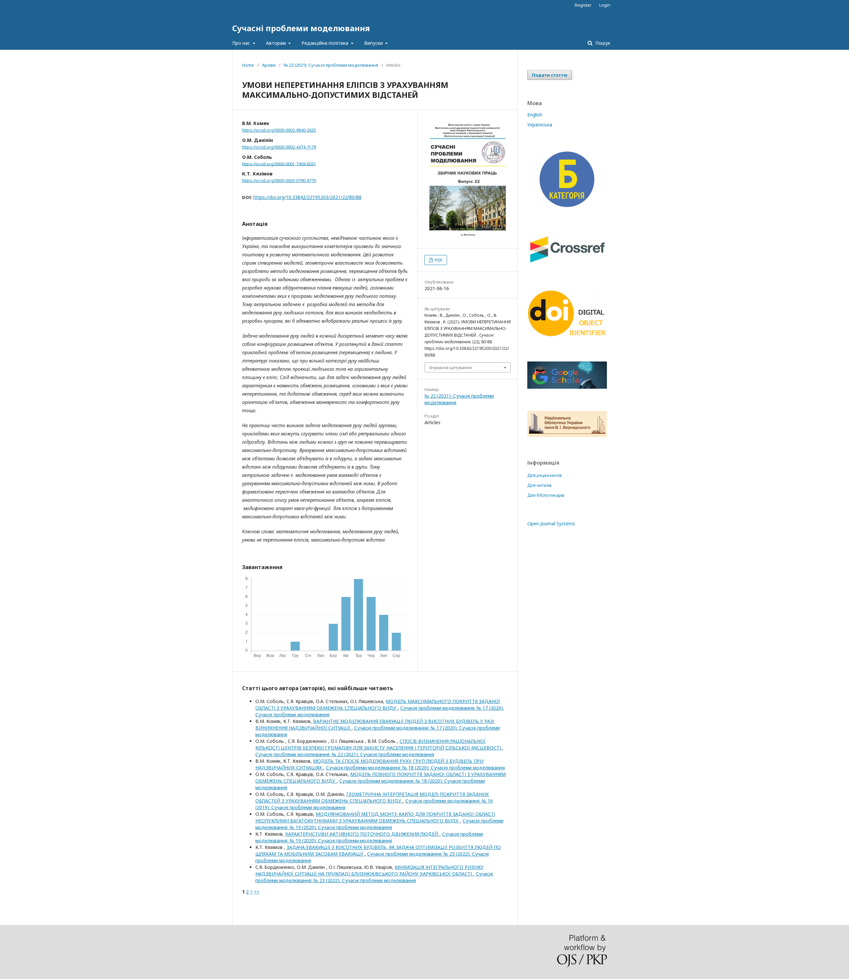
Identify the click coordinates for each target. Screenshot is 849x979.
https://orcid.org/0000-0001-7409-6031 (279, 163)
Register (583, 5)
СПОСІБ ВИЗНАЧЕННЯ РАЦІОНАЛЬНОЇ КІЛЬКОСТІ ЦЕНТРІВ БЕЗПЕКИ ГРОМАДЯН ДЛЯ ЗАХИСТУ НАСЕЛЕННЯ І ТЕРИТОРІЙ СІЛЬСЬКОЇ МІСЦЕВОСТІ (378, 744)
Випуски (374, 43)
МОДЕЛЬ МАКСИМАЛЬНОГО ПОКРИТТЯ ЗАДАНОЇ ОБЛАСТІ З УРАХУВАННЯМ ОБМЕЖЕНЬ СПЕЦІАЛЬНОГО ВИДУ (377, 704)
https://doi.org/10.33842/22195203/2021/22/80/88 (307, 197)
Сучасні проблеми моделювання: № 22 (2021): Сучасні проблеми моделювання (344, 754)
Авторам (276, 43)
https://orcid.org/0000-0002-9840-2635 (279, 130)
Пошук (602, 43)
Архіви (269, 65)
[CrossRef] (567, 264)
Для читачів (539, 485)
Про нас (241, 43)
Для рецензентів (544, 475)
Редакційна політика (325, 43)
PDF (438, 260)
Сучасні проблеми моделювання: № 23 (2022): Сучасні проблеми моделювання (374, 877)
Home (248, 65)
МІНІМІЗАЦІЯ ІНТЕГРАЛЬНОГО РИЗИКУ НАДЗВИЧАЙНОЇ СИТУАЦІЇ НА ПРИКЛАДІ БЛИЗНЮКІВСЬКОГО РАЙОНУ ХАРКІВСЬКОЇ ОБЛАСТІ (369, 870)
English (534, 114)
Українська (539, 124)
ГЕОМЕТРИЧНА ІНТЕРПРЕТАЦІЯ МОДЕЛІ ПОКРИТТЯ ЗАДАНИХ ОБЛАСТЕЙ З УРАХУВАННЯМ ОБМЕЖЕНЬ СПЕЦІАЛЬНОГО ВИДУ (372, 797)
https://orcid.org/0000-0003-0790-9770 (279, 180)
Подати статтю (549, 75)
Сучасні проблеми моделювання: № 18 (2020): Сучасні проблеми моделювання (415, 767)
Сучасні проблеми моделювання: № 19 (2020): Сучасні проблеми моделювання (379, 823)
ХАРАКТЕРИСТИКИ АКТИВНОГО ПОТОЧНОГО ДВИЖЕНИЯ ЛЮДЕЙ (362, 834)
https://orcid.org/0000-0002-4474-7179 (279, 147)
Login (604, 5)
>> (256, 891)
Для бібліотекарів (545, 495)
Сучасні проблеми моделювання (301, 28)
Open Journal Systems (551, 523)
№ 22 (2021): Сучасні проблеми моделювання (331, 65)
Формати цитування (450, 367)
